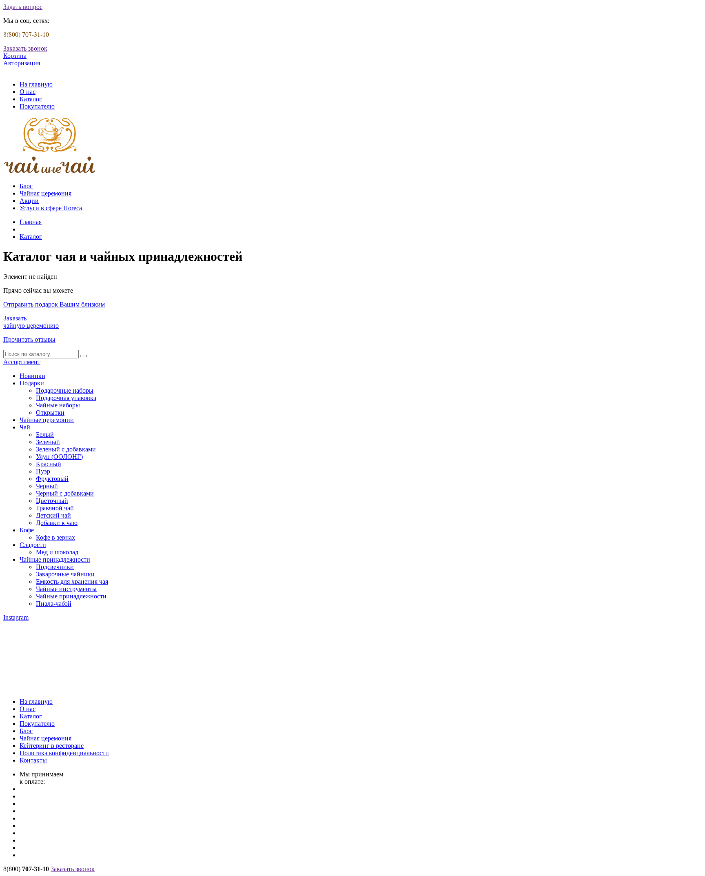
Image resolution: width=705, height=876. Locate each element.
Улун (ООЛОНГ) (59, 456)
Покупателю (37, 106)
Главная (31, 221)
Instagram (16, 617)
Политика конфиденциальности (64, 752)
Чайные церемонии (47, 419)
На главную (36, 84)
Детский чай (53, 515)
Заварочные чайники (65, 574)
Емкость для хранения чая (72, 581)
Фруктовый (52, 478)
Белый (45, 434)
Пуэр (43, 471)
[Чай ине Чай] (50, 172)
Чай (25, 427)
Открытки (50, 412)
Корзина (15, 55)
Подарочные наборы (64, 390)
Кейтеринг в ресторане (52, 745)
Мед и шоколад (57, 552)
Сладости (33, 544)
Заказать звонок (25, 48)
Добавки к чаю (57, 522)
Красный (48, 463)
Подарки (32, 383)
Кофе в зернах (55, 537)
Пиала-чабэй (53, 603)
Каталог (31, 99)
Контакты (33, 760)
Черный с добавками (65, 493)
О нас (27, 91)
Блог (26, 185)
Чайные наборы (58, 405)
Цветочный (52, 500)
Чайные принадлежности (55, 559)
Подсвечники (55, 566)
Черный (47, 485)
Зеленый (48, 441)
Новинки (32, 375)
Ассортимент (21, 361)
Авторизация (21, 63)
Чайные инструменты (66, 588)
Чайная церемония (45, 193)
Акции (29, 200)
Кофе (27, 530)
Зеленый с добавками (66, 449)
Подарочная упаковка (66, 397)
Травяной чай (55, 508)
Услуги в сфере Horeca (51, 208)
